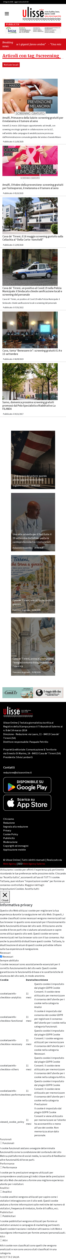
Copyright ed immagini (15, 846)
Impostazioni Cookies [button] (12, 889)
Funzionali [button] (6, 1139)
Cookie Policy (10, 834)
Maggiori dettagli (34, 885)
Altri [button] (2, 1236)
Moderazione (10, 842)
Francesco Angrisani (21, 610)
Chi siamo (8, 819)
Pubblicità (9, 838)
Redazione (9, 823)
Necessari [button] (5, 953)
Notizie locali (11, 65)
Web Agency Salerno (34, 864)
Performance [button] (7, 1163)
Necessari (8, 956)
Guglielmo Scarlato (21, 485)
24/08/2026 (35, 485)
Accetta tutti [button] (32, 889)
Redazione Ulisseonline (23, 547)
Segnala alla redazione (15, 826)
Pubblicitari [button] (6, 1212)
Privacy (7, 830)
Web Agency (9, 864)
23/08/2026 (36, 672)
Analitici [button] (4, 1188)
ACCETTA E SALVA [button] (9, 1257)
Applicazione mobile (14, 849)
